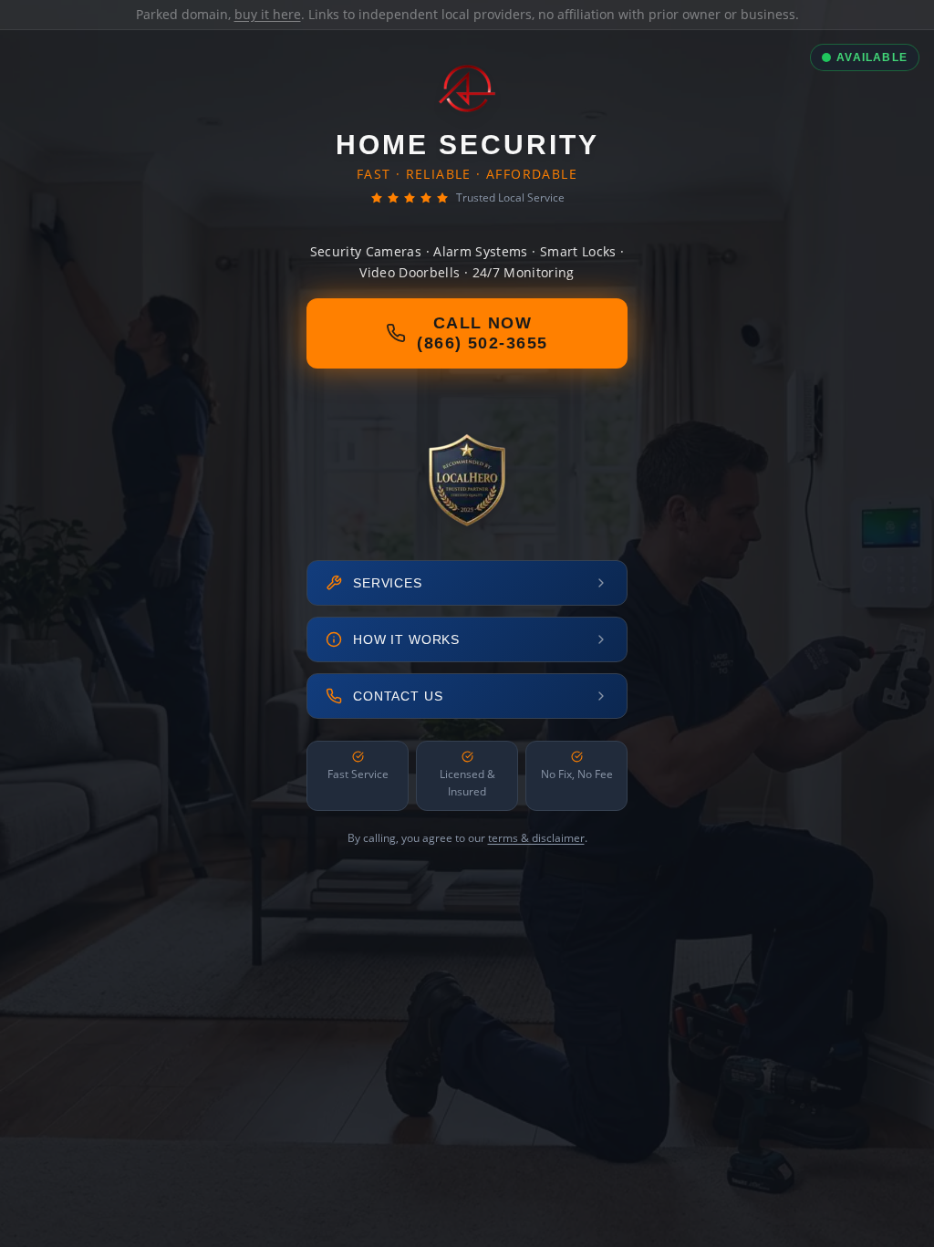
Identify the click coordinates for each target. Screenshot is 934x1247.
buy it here (267, 14)
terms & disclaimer (536, 838)
